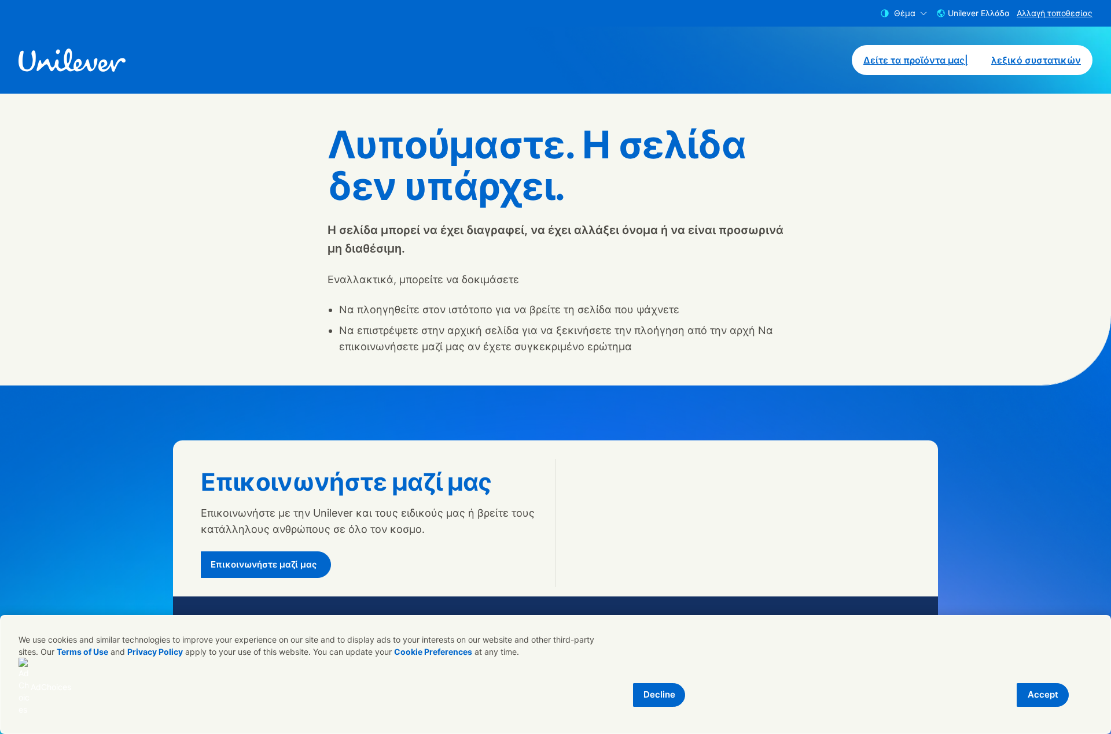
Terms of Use (82, 652)
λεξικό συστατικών (1036, 60)
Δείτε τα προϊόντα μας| (915, 60)
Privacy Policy (155, 652)
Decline (659, 694)
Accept (1043, 694)
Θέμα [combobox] (904, 13)
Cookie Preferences (433, 652)
